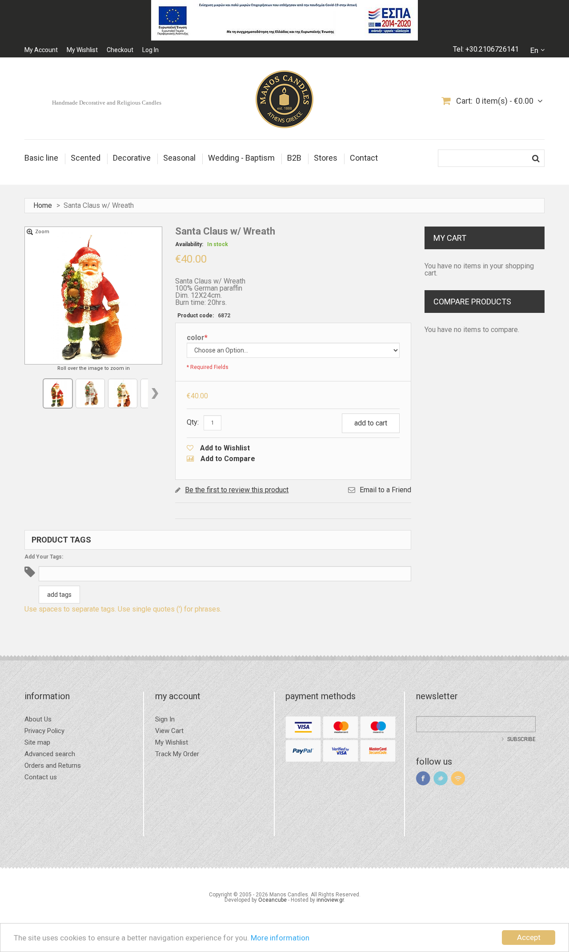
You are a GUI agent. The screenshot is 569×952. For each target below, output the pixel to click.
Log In (150, 50)
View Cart (169, 731)
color (197, 338)
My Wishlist (82, 50)
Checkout (120, 50)
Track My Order (177, 754)
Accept (529, 937)
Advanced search (49, 754)
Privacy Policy (44, 731)
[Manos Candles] (284, 100)
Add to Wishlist (225, 448)
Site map (37, 742)
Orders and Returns (52, 765)
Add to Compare (227, 458)
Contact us (40, 777)
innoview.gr (330, 900)
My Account (41, 50)
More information (280, 937)
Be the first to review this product (237, 490)
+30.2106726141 (492, 49)
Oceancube (272, 900)
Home (42, 205)
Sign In (165, 719)
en (534, 50)
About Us (38, 719)
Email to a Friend (385, 490)
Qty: (193, 422)
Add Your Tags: (43, 556)
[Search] (536, 158)
